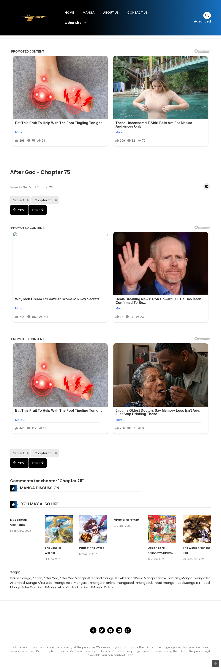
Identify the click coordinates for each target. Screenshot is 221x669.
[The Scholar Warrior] (59, 529)
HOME (69, 12)
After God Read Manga (137, 578)
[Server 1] (19, 200)
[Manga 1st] (31, 17)
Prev (20, 209)
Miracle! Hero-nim (126, 520)
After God (28, 187)
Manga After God (39, 583)
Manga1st (81, 583)
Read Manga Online (99, 587)
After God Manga (73, 578)
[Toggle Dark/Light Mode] (206, 186)
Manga (187, 578)
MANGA (89, 12)
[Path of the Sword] (93, 529)
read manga (164, 583)
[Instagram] (128, 630)
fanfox (161, 578)
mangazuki (144, 583)
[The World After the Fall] (197, 529)
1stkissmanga (20, 578)
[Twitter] (102, 630)
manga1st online (102, 583)
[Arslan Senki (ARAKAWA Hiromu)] (162, 529)
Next (36, 209)
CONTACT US (137, 12)
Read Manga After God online (60, 587)
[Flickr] (119, 630)
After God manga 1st (103, 578)
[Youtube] (110, 630)
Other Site (73, 23)
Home (14, 187)
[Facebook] (93, 630)
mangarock (126, 583)
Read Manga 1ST (188, 583)
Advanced (202, 21)
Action (37, 578)
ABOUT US (111, 12)
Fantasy (174, 578)
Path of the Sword (91, 548)
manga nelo (63, 583)
